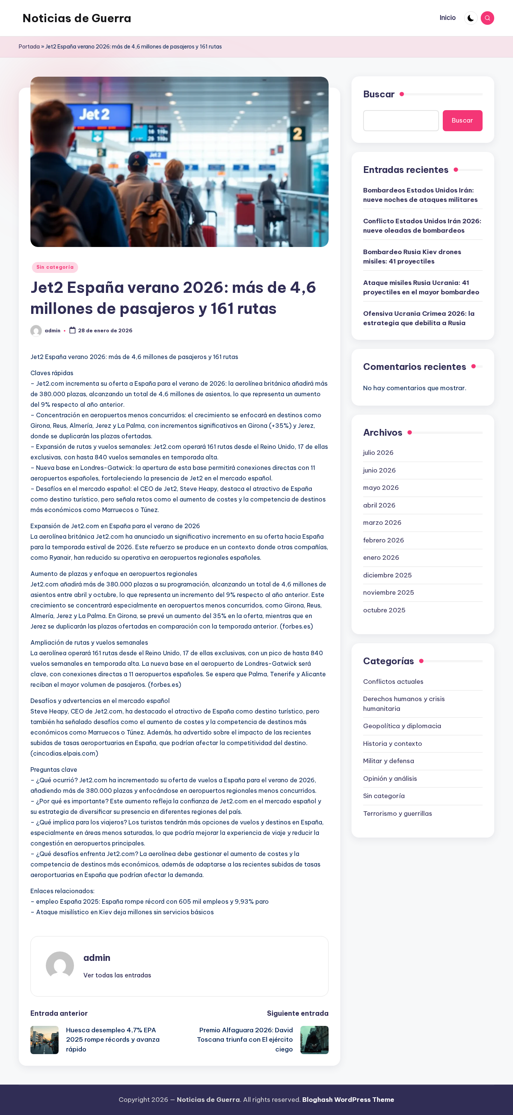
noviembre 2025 (388, 592)
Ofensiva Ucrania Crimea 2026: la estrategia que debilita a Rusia (419, 318)
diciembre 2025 (387, 575)
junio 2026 (379, 470)
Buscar (379, 94)
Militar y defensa (388, 761)
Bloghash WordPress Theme (348, 1099)
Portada (29, 46)
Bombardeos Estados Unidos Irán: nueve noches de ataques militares (420, 195)
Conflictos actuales (393, 681)
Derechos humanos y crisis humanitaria (404, 704)
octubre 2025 (384, 610)
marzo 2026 (382, 522)
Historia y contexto (392, 743)
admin (96, 957)
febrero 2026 (383, 540)
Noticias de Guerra (77, 18)
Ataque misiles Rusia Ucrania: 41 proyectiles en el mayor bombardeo (421, 287)
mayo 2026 (381, 487)
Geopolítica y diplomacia (402, 726)
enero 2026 (381, 557)
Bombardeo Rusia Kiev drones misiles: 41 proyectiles (412, 256)
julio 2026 (378, 452)
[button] (117, 975)
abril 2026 (379, 505)
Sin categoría (55, 267)
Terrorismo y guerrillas (397, 813)
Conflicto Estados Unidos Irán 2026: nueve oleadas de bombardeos (422, 226)
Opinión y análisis (390, 778)
